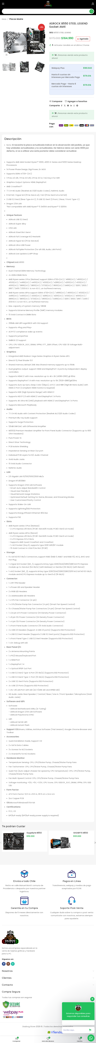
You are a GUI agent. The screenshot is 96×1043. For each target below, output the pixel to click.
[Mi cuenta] (92, 3)
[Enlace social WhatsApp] (74, 105)
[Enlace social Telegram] (77, 105)
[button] (4, 40)
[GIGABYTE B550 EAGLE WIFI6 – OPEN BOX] (60, 842)
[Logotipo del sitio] (48, 3)
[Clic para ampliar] (6, 55)
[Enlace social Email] (68, 105)
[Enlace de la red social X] (64, 105)
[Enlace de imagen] (11, 1004)
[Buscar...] (91, 11)
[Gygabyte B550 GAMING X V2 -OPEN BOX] (14, 841)
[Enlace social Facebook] (61, 105)
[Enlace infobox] (24, 881)
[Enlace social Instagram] (8, 964)
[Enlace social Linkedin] (71, 105)
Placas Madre (16, 19)
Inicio (4, 19)
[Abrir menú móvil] (3, 3)
